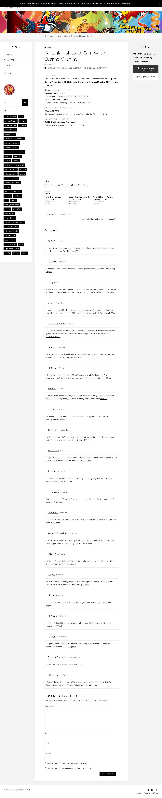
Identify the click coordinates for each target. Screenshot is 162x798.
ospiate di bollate (11, 227)
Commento (50, 706)
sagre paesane (10, 244)
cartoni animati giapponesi (14, 139)
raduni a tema (10, 240)
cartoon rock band (11, 147)
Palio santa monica (11, 231)
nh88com (52, 367)
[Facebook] (12, 47)
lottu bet (52, 347)
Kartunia (7, 196)
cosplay (16, 161)
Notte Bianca (9, 213)
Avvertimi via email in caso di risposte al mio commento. (68, 763)
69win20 (52, 388)
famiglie (22, 174)
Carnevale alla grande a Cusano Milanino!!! (53, 198)
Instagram (9, 60)
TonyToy (16, 253)
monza (7, 209)
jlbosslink (52, 471)
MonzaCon (16, 209)
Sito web (48, 753)
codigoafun (53, 282)
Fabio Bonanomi (10, 174)
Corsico (7, 161)
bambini (22, 121)
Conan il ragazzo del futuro (14, 152)
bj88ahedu (53, 512)
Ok (133, 3)
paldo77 (52, 240)
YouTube (7, 65)
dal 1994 (23, 169)
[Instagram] (16, 47)
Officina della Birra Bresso (14, 222)
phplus (51, 595)
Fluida (145, 793)
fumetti (7, 187)
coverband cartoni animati (14, 165)
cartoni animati (66, 68)
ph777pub (53, 615)
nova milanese (10, 218)
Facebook (8, 54)
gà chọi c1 (52, 261)
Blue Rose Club (10, 125)
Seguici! (7, 73)
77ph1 (51, 302)
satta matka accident (58, 533)
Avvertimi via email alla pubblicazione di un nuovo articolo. (69, 768)
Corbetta (17, 156)
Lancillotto (17, 196)
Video (24, 253)
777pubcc (53, 636)
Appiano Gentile (10, 121)
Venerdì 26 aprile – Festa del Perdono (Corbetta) (103, 198)
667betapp (53, 450)
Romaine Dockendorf (58, 657)
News (51, 36)
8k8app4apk (54, 674)
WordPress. (154, 793)
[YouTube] (19, 47)
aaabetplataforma (57, 323)
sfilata (89, 68)
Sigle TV (7, 253)
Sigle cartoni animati (100, 68)
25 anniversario (10, 117)
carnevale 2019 (53, 68)
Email (47, 743)
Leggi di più (141, 3)
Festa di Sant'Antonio (12, 183)
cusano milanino (79, 68)
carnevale (22, 125)
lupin (6, 200)
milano (13, 200)
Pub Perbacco (10, 235)
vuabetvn (52, 409)
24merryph (53, 491)
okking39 (52, 553)
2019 (20, 117)
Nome (47, 733)
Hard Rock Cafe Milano (13, 191)
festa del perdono (11, 178)
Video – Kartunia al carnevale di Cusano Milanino (79, 198)
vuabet (51, 574)
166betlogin (53, 429)
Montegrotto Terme (12, 205)
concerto (8, 156)
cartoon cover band (12, 143)
